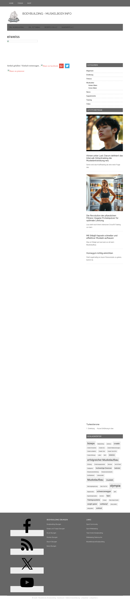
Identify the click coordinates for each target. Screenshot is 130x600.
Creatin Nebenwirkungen (114, 448)
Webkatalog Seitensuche (94, 537)
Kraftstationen (90, 475)
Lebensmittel (100, 475)
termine (102, 496)
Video (88, 104)
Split (115, 491)
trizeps (104, 500)
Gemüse (110, 464)
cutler (99, 455)
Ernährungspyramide (100, 464)
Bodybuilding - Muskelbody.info (47, 13)
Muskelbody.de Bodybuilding (95, 542)
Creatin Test (102, 451)
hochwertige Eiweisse (104, 468)
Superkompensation (92, 496)
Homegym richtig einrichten (99, 253)
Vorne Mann (92, 88)
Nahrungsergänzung (92, 486)
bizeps (91, 443)
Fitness (89, 79)
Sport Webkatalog (92, 528)
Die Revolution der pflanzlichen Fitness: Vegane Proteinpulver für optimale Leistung (102, 218)
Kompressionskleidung (93, 472)
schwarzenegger (104, 491)
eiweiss (112, 455)
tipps (108, 496)
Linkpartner (84, 598)
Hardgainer (90, 468)
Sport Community (92, 524)
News (88, 92)
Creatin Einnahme (91, 448)
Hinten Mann (92, 85)
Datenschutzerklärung (73, 598)
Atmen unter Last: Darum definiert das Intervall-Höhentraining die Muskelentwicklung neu (104, 158)
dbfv (105, 455)
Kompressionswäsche (107, 472)
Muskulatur (90, 83)
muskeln (109, 480)
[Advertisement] (101, 47)
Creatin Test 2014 (112, 451)
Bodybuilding (101, 444)
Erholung (89, 464)
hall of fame (118, 464)
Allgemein (89, 71)
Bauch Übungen (52, 542)
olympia (115, 485)
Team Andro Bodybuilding (94, 533)
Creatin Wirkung (91, 455)
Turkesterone (92, 424)
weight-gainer (92, 504)
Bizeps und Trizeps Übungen (56, 528)
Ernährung (89, 75)
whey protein (114, 504)
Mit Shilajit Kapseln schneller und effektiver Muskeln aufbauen (101, 236)
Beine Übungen (51, 546)
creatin (117, 443)
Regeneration (90, 491)
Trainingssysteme (93, 500)
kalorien (117, 468)
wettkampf (104, 504)
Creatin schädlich (91, 451)
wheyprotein (90, 508)
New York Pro (103, 486)
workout (99, 508)
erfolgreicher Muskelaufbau (102, 459)
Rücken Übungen (52, 537)
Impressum (60, 598)
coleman (109, 444)
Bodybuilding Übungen (54, 524)
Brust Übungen (51, 533)
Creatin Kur (102, 448)
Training (89, 100)
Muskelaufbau (95, 479)
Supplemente (91, 96)
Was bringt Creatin (113, 500)
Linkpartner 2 (93, 598)
